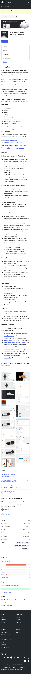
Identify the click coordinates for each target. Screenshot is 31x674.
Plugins (18, 619)
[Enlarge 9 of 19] (13, 450)
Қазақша (7, 654)
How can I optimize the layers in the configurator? (8, 492)
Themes (18, 617)
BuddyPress (5, 647)
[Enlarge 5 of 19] (13, 412)
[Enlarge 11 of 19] (27, 374)
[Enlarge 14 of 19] (27, 407)
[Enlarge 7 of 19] (13, 432)
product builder (25, 545)
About (3, 614)
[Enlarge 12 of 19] (27, 384)
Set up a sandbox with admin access (13, 142)
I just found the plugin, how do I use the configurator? (8, 475)
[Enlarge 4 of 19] (13, 402)
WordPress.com (6, 639)
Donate (19, 632)
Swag (18, 634)
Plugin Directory (5, 6)
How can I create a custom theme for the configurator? (8, 481)
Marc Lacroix (7, 514)
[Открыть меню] (28, 2)
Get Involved (19, 627)
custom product (20, 542)
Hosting (3, 619)
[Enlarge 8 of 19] (13, 441)
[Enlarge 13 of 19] (27, 392)
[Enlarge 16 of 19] (27, 428)
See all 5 (28, 539)
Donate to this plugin (6, 605)
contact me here (5, 365)
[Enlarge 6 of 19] (13, 422)
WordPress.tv (5, 634)
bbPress (4, 644)
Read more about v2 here (21, 101)
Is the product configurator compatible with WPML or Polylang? (11, 486)
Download (4, 41)
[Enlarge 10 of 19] (13, 460)
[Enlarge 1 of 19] (13, 374)
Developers (4, 632)
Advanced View (5, 553)
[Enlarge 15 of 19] (27, 420)
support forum (20, 148)
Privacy (3, 622)
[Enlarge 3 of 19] (13, 392)
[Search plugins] (16, 16)
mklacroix (14, 36)
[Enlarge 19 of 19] (27, 456)
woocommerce (25, 548)
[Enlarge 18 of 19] (27, 447)
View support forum (6, 592)
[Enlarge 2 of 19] (13, 384)
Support (5, 62)
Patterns (18, 622)
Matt (3, 642)
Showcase (19, 614)
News (2, 617)
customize (27, 542)
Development (6, 58)
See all (28, 577)
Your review (4, 577)
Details (5, 46)
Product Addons (17, 545)
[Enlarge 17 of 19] (27, 438)
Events (18, 629)
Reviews (5, 50)
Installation (6, 54)
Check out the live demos (10, 140)
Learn (2, 627)
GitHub (8, 148)
